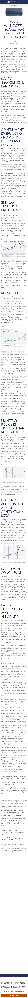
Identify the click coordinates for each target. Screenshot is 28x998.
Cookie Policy (5, 988)
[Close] (26, 978)
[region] (14, 987)
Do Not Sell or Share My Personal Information (14, 991)
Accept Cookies (14, 995)
